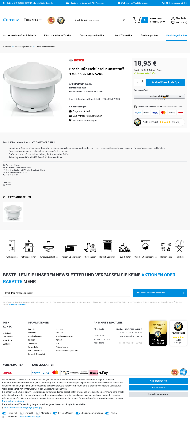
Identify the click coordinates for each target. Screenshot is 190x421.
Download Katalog (35, 336)
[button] (159, 97)
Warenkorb (7, 340)
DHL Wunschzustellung (92, 413)
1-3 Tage (147, 73)
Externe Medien (65, 413)
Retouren (31, 340)
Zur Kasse (7, 344)
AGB (57, 343)
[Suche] (124, 20)
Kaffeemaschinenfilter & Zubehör (19, 35)
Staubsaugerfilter (149, 35)
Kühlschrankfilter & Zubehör (58, 35)
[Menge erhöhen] (142, 81)
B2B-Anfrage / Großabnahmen (87, 116)
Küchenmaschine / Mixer (46, 47)
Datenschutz (33, 347)
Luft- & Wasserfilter (123, 35)
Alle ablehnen (158, 387)
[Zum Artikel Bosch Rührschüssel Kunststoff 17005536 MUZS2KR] (13, 212)
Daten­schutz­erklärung (13, 401)
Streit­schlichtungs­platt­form (67, 351)
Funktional (12, 416)
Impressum (32, 343)
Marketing (46, 413)
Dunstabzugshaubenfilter (92, 35)
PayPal (114, 413)
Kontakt (59, 340)
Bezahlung (32, 333)
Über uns (59, 329)
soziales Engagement (64, 336)
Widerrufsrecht (62, 347)
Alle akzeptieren (158, 380)
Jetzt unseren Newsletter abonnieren (150, 293)
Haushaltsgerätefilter (176, 35)
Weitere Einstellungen (30, 416)
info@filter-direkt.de (45, 3)
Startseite (7, 47)
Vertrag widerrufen (35, 351)
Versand (159, 70)
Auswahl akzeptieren (158, 394)
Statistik (29, 413)
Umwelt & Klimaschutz (37, 354)
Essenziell (12, 413)
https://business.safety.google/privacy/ (22, 407)
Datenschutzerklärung (17, 304)
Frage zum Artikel (81, 111)
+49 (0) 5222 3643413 (23, 3)
